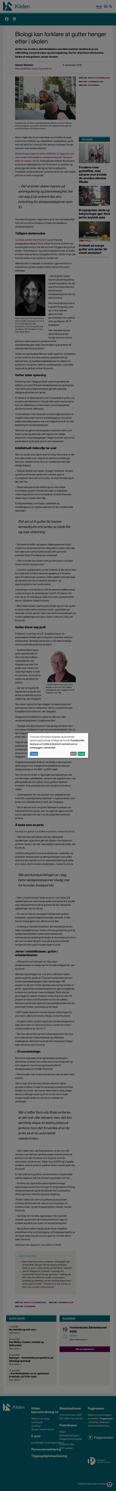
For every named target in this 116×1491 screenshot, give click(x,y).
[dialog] (58, 745)
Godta (81, 754)
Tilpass (34, 754)
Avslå (73, 754)
